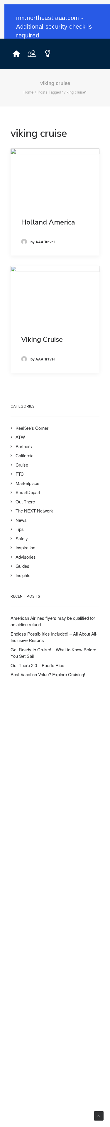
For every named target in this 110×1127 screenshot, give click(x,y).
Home (28, 92)
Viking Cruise (42, 339)
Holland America (48, 222)
